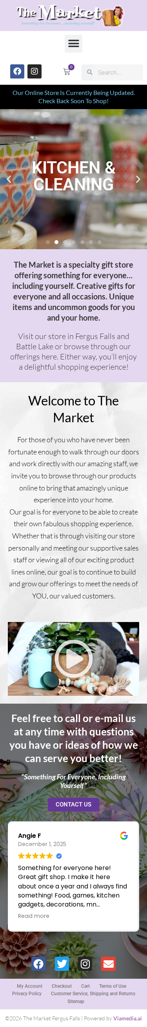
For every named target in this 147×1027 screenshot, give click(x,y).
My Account (29, 986)
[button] (73, 44)
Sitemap (75, 1001)
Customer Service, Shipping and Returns (93, 993)
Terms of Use (112, 986)
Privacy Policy (27, 993)
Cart (85, 986)
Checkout (62, 986)
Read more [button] (33, 916)
